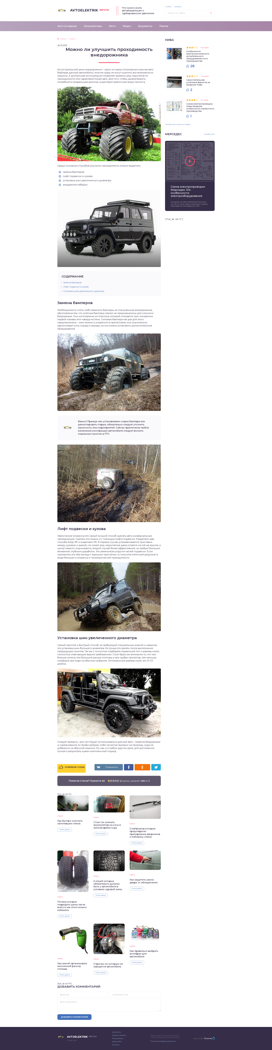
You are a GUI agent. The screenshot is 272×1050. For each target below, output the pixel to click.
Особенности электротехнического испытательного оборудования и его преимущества (197, 56)
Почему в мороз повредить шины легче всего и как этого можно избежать (72, 905)
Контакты (178, 7)
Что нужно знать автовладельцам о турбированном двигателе (138, 11)
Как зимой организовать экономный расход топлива (72, 966)
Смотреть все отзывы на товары (178, 124)
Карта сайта (116, 1042)
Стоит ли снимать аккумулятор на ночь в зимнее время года (107, 825)
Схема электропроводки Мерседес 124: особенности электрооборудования (188, 191)
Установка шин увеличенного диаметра (83, 291)
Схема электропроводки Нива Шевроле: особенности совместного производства (200, 107)
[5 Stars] (118, 781)
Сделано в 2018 (198, 1038)
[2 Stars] (111, 781)
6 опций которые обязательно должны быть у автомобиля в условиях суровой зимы (108, 885)
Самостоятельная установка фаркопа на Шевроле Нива (198, 82)
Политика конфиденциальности (163, 1041)
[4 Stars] (115, 781)
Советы (60, 816)
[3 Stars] (113, 781)
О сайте (168, 7)
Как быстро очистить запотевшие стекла (70, 822)
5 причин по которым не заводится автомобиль (108, 965)
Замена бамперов (72, 282)
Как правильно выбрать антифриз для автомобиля (144, 954)
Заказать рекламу (119, 1035)
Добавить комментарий (74, 1017)
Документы (116, 1032)
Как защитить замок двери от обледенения (144, 881)
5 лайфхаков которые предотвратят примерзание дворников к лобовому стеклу (145, 832)
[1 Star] (109, 781)
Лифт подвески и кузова (76, 287)
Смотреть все (209, 134)
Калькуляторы (117, 1038)
